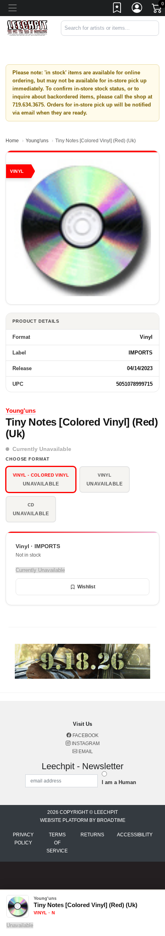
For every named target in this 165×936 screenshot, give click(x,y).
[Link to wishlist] (117, 9)
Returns (92, 835)
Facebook (85, 735)
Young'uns (37, 140)
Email (85, 751)
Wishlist (86, 587)
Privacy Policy (23, 839)
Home (12, 140)
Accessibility (135, 835)
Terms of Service (57, 843)
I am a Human (119, 782)
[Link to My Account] (137, 9)
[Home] (27, 28)
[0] (157, 10)
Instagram (85, 743)
